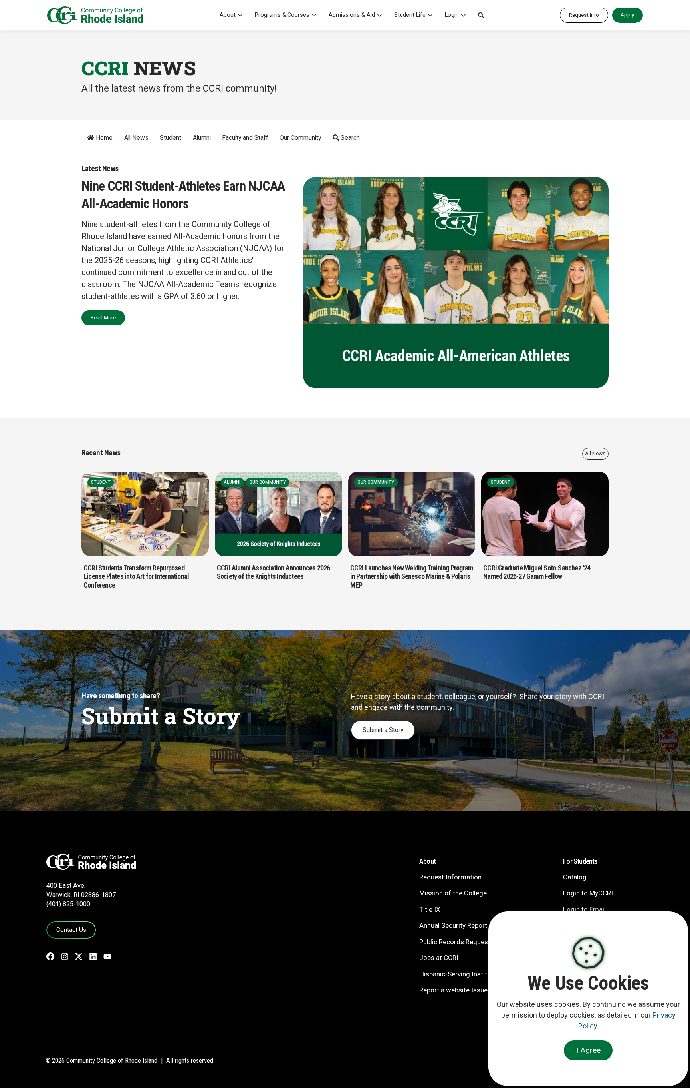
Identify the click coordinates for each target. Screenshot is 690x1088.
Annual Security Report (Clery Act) (470, 925)
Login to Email (584, 909)
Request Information (450, 877)
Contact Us (71, 929)
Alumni (202, 137)
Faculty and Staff (245, 137)
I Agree (588, 1050)
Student (170, 137)
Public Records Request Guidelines (471, 942)
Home (103, 137)
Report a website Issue (453, 990)
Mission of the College (453, 893)
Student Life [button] (410, 15)
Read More (103, 317)
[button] (481, 15)
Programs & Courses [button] (282, 15)
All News (136, 137)
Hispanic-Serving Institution (460, 974)
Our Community (300, 137)
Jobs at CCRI (438, 958)
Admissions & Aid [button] (352, 15)
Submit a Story (383, 730)
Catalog (575, 877)
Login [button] (452, 15)
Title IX (429, 909)
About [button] (228, 15)
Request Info (584, 15)
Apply (627, 14)
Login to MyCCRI (588, 893)
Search (349, 137)
